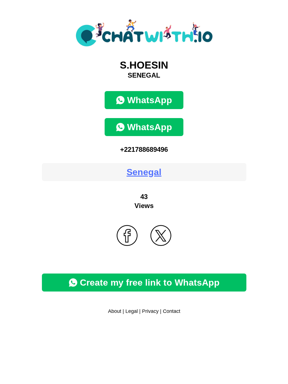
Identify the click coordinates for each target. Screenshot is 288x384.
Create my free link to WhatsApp (150, 282)
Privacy (150, 311)
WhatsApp (149, 100)
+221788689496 (144, 149)
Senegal (144, 172)
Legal (131, 311)
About (114, 311)
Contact (171, 311)
